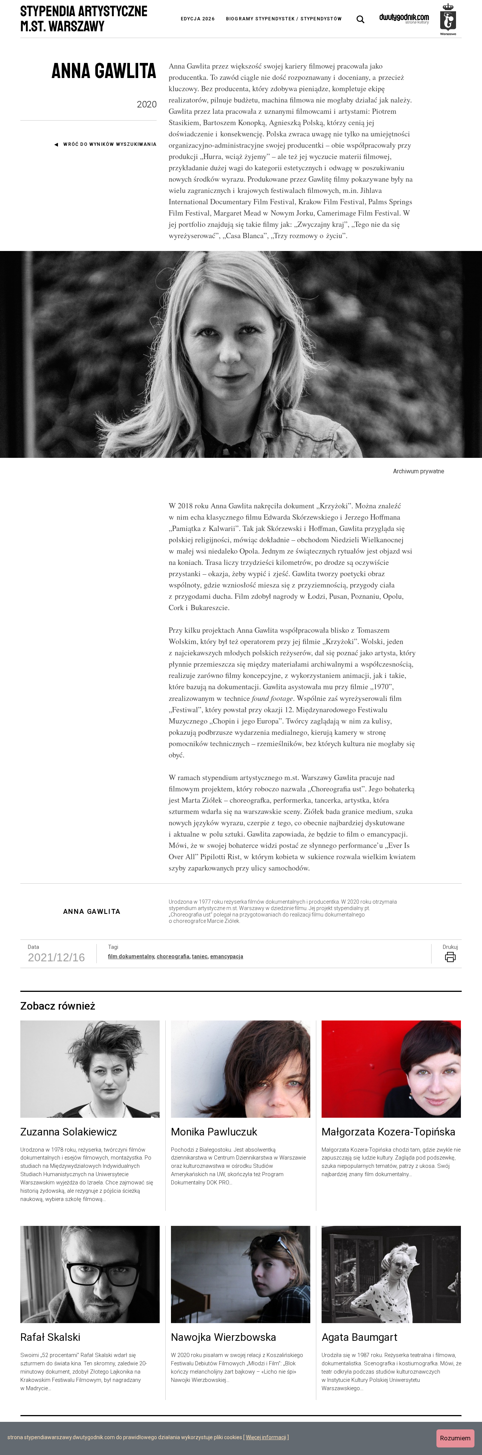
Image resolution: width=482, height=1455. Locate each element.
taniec (199, 956)
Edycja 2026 (198, 18)
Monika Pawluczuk (214, 1132)
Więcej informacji (266, 1437)
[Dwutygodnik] (404, 18)
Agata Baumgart (360, 1337)
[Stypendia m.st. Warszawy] (448, 18)
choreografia (173, 956)
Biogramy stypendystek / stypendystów (284, 18)
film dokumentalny (131, 956)
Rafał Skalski (50, 1337)
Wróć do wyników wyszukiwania (110, 144)
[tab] (360, 19)
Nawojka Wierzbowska (223, 1337)
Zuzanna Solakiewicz (68, 1132)
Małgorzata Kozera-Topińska (389, 1132)
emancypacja (226, 956)
